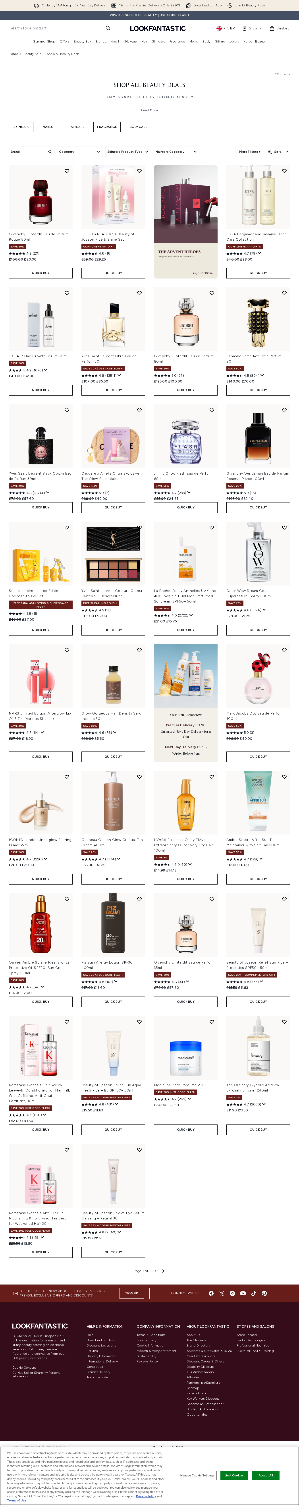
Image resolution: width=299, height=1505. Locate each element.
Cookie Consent (24, 1368)
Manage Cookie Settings (197, 1475)
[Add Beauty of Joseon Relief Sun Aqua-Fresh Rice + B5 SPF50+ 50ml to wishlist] (139, 1021)
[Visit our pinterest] (264, 1293)
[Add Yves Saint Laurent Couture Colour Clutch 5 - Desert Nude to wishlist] (139, 527)
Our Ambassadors (200, 1372)
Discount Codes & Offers (205, 1361)
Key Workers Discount (203, 1399)
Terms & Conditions (151, 1335)
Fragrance (107, 127)
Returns (92, 1351)
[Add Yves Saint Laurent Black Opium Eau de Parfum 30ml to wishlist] (67, 410)
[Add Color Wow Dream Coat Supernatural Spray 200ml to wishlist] (284, 527)
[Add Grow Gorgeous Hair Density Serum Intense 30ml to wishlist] (139, 650)
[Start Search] (108, 28)
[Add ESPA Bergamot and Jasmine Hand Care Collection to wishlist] (284, 171)
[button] (186, 221)
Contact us (95, 1367)
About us (193, 1335)
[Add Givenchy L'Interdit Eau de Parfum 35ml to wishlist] (211, 899)
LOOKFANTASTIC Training (255, 1351)
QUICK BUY (40, 273)
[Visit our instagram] (232, 1293)
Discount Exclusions (101, 1345)
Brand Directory (198, 1345)
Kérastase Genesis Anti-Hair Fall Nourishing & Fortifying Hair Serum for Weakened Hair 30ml (39, 1218)
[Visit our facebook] (211, 1293)
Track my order (98, 1377)
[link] (252, 28)
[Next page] (163, 1271)
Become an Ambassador (205, 1404)
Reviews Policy (147, 1361)
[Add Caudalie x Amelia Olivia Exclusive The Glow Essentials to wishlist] (139, 410)
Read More (149, 110)
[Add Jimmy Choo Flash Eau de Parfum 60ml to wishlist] (211, 410)
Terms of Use (16, 1500)
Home (13, 54)
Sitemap (193, 1388)
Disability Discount (200, 1367)
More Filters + (249, 152)
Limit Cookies (234, 1475)
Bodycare (138, 127)
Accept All (266, 1475)
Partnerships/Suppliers (203, 1383)
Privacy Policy (146, 1340)
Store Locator (247, 1335)
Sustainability (146, 1356)
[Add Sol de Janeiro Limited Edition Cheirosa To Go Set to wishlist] (67, 527)
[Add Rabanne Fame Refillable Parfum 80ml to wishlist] (284, 293)
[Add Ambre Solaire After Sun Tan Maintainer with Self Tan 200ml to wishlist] (284, 776)
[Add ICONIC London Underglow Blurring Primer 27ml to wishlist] (67, 776)
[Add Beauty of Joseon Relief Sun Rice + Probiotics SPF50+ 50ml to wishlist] (284, 899)
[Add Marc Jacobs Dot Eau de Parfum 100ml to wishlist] (284, 650)
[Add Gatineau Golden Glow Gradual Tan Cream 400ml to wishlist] (139, 776)
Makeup (49, 127)
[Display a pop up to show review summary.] (259, 253)
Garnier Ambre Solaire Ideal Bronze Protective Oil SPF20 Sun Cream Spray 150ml (39, 967)
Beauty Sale (32, 54)
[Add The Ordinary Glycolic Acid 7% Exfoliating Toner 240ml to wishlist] (284, 1021)
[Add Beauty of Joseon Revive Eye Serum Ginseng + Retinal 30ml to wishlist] (139, 1149)
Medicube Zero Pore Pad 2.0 (179, 1085)
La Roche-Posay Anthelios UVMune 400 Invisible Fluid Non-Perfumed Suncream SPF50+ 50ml (185, 596)
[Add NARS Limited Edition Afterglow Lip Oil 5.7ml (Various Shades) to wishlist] (67, 650)
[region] (149, 1476)
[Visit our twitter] (221, 1293)
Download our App (101, 1340)
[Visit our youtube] (243, 1293)
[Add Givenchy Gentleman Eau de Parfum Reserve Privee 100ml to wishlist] (284, 410)
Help (90, 1335)
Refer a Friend (197, 1393)
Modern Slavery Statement (156, 1351)
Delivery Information (102, 1356)
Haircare (76, 127)
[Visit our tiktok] (253, 1293)
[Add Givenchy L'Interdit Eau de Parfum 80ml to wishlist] (211, 293)
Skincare (22, 127)
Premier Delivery (98, 1372)
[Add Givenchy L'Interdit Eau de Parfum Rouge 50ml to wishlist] (67, 171)
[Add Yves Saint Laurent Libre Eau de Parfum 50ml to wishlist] (139, 293)
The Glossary (196, 1340)
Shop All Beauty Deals (149, 85)
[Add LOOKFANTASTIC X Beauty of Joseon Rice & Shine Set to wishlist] (139, 171)
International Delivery (102, 1361)
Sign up (131, 1293)
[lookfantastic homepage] (158, 28)
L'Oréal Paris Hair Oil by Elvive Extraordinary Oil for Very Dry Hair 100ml (183, 845)
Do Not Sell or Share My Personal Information (36, 1374)
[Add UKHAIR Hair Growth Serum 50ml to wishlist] (67, 293)
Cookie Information (151, 1345)
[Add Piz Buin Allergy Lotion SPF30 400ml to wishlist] (139, 899)
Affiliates (193, 1377)
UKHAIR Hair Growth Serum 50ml (38, 356)
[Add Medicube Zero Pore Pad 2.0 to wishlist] (211, 1021)
